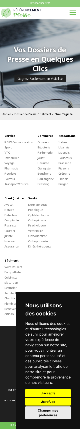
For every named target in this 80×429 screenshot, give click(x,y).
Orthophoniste (38, 241)
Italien (62, 142)
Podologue (35, 210)
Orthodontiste (37, 236)
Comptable (11, 220)
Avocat (8, 205)
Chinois (63, 179)
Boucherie (44, 173)
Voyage (9, 163)
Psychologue (37, 225)
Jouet (41, 158)
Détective (10, 215)
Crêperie (64, 173)
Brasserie (64, 163)
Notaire (9, 210)
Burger (63, 184)
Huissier (10, 241)
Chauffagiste (13, 298)
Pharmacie (11, 168)
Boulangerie (46, 179)
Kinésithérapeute (40, 246)
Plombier (10, 304)
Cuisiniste (11, 277)
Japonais (64, 152)
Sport (8, 147)
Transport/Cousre (16, 184)
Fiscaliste (10, 225)
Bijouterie (44, 147)
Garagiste (44, 168)
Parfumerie (45, 152)
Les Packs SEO (40, 3)
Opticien (43, 142)
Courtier (9, 231)
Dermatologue (38, 205)
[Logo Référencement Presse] (21, 12)
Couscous (65, 158)
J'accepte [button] (48, 393)
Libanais (63, 147)
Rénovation (12, 309)
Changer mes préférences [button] (48, 412)
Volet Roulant (13, 267)
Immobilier (11, 158)
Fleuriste (10, 173)
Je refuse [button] (48, 402)
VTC (7, 152)
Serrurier (10, 288)
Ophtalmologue (38, 215)
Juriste (8, 236)
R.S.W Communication (18, 142)
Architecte (11, 293)
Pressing (44, 184)
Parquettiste (12, 272)
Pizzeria (63, 168)
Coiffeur (9, 179)
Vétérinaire (35, 231)
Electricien (11, 283)
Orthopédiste (37, 220)
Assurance (11, 246)
